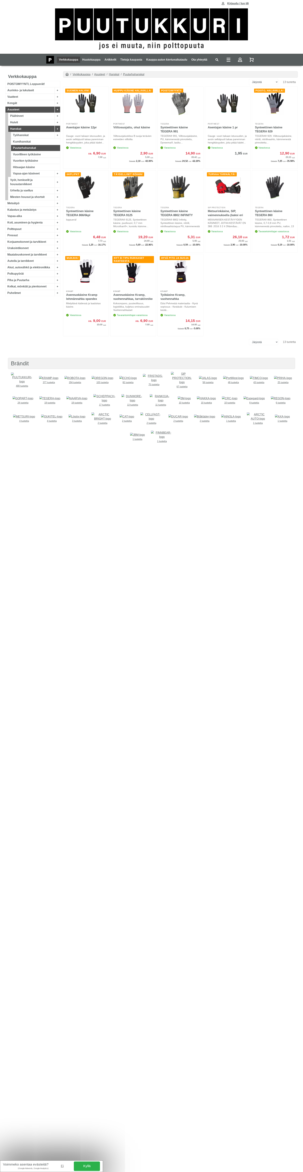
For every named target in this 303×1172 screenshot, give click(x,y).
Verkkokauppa (68, 59)
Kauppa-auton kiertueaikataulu (166, 59)
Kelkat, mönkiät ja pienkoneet (26, 286)
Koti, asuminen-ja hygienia (25, 222)
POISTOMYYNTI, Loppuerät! (26, 83)
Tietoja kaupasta (131, 59)
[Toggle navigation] (217, 59)
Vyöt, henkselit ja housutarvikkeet (21, 182)
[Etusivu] (67, 74)
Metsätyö (13, 203)
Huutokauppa (91, 59)
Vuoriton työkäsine (25, 160)
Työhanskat (21, 135)
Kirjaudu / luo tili (238, 3)
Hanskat (15, 128)
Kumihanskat (22, 141)
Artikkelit (110, 59)
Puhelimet (14, 292)
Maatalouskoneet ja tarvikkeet (27, 254)
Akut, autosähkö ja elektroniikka (28, 267)
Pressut (12, 235)
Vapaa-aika (14, 216)
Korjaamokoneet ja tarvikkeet (26, 241)
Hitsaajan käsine (24, 167)
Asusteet (13, 109)
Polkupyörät (15, 273)
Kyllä (87, 1166)
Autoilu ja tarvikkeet (20, 260)
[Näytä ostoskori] (252, 59)
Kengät (12, 103)
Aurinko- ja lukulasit (20, 90)
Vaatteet (12, 96)
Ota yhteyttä (199, 59)
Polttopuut (14, 228)
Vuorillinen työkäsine (27, 154)
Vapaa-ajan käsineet (26, 173)
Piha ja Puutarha (18, 280)
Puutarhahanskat (24, 147)
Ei (62, 1166)
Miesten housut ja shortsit (27, 196)
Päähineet (16, 115)
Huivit (14, 122)
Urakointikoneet (18, 248)
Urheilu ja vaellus (21, 190)
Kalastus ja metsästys (21, 209)
